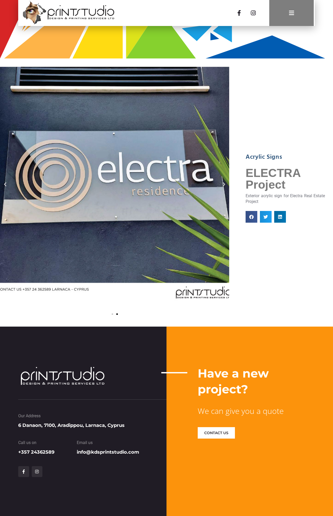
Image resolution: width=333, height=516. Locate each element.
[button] (5, 184)
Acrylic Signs (264, 157)
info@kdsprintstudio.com (108, 452)
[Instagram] (253, 13)
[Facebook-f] (239, 13)
